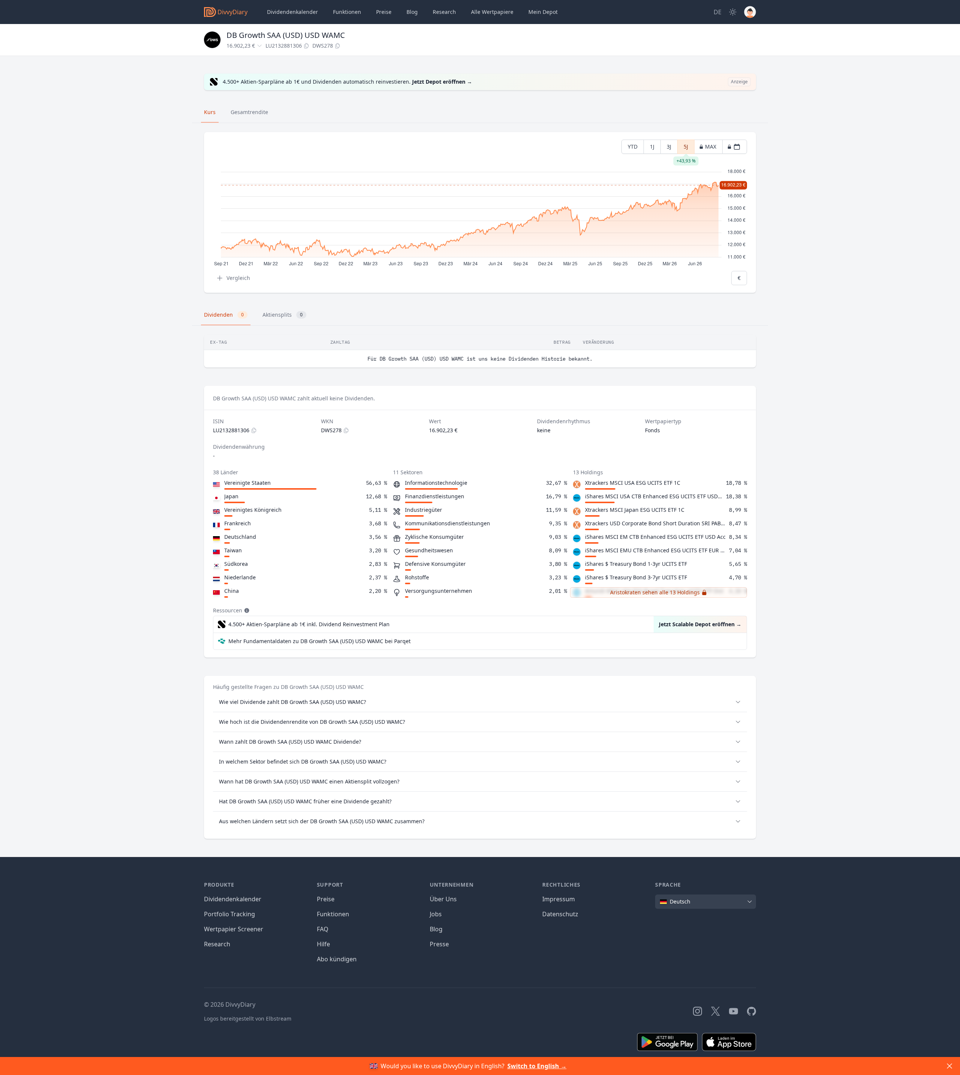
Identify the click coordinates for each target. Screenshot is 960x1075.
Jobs (436, 914)
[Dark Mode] (733, 12)
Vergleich (238, 277)
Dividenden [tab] (224, 314)
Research (217, 944)
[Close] (949, 1065)
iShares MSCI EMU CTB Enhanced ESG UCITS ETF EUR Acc (655, 550)
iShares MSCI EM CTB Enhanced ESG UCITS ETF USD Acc (655, 536)
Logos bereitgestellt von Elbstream (247, 1018)
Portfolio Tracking (229, 914)
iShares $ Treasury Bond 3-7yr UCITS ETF (636, 577)
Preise (384, 11)
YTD (633, 146)
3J (669, 146)
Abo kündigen (337, 959)
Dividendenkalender (292, 11)
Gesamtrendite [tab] (249, 112)
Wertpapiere (492, 11)
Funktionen (347, 11)
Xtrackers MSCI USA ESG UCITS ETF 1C (632, 482)
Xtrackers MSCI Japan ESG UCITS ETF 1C (634, 509)
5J (685, 148)
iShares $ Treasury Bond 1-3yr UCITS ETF (636, 563)
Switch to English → (537, 1066)
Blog (436, 929)
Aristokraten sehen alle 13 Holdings (655, 592)
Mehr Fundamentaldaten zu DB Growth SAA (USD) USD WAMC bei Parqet (319, 641)
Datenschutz (560, 914)
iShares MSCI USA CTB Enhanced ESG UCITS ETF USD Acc (654, 496)
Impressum (558, 899)
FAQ (322, 929)
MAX (710, 146)
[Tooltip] (246, 610)
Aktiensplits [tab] (282, 314)
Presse (439, 944)
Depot (543, 11)
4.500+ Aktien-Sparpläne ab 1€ (309, 624)
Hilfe (323, 944)
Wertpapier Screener (233, 929)
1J (652, 146)
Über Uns (443, 899)
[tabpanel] (480, 212)
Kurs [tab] (210, 112)
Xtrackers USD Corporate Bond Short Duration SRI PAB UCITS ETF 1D (655, 523)
